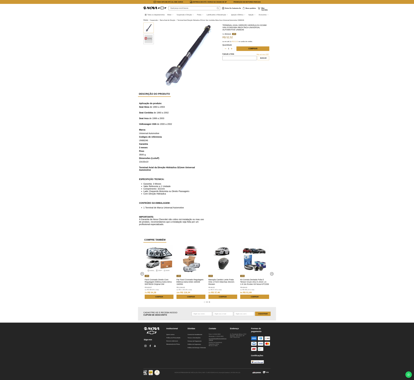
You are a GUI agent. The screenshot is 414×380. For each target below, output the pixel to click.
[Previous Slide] (142, 274)
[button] (204, 302)
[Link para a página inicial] (145, 20)
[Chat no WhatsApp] (408, 374)
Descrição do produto (154, 93)
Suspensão (154, 20)
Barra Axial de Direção (167, 20)
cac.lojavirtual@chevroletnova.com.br (217, 339)
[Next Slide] (272, 274)
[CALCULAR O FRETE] (263, 58)
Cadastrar (263, 314)
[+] (231, 48)
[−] (225, 48)
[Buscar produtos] (218, 8)
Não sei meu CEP (263, 54)
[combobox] (194, 8)
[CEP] (239, 56)
